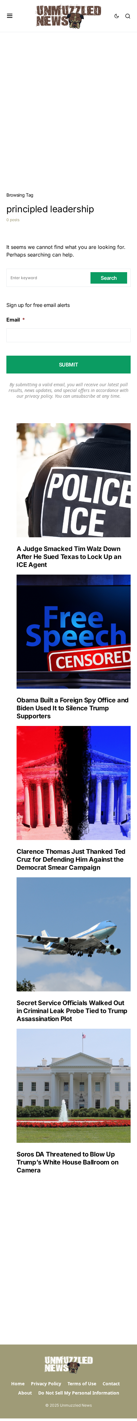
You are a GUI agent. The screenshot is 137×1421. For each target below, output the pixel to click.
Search (109, 278)
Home (18, 1384)
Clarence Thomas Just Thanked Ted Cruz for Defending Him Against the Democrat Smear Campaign (71, 859)
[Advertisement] (68, 103)
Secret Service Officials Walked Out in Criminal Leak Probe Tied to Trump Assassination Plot (72, 1011)
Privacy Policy (46, 1384)
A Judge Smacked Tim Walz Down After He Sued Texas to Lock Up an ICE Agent (69, 557)
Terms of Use (82, 1384)
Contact (111, 1384)
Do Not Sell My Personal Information (78, 1393)
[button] (9, 16)
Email (15, 319)
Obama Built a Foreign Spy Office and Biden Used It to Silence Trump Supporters (73, 708)
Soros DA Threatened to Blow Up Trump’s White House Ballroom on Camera (67, 1162)
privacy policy (38, 396)
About (25, 1393)
